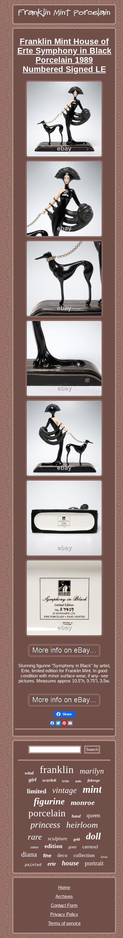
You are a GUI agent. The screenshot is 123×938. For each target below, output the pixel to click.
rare (35, 836)
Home (64, 887)
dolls (78, 781)
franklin (57, 769)
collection (84, 855)
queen (93, 815)
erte (51, 864)
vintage (64, 790)
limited (36, 791)
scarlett (49, 780)
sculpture (57, 838)
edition (53, 846)
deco (62, 855)
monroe (83, 802)
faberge (93, 780)
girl (32, 780)
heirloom (82, 824)
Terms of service (64, 923)
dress (104, 856)
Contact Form (64, 905)
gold (76, 839)
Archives (64, 896)
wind (29, 773)
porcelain (47, 813)
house (70, 863)
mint (92, 789)
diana (29, 854)
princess (45, 824)
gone (72, 847)
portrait (94, 863)
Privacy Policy (64, 914)
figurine (49, 801)
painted (33, 865)
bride (65, 781)
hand (76, 816)
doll (93, 836)
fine (47, 855)
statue (34, 847)
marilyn (92, 771)
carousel (90, 846)
